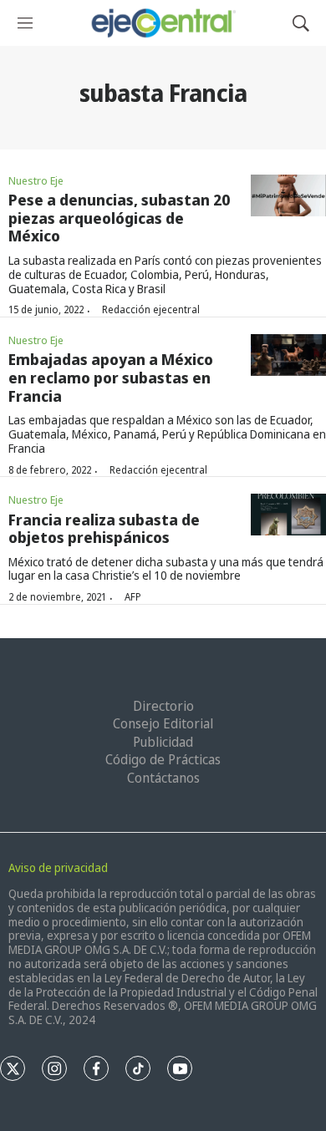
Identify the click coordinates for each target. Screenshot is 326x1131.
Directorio (163, 706)
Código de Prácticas (163, 759)
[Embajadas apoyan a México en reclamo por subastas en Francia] (288, 355)
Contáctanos (163, 777)
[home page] (162, 23)
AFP (133, 597)
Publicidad (163, 742)
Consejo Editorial (163, 723)
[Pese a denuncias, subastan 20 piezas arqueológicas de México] (288, 196)
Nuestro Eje (36, 180)
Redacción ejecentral (151, 309)
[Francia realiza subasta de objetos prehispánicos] (288, 515)
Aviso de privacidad (58, 867)
